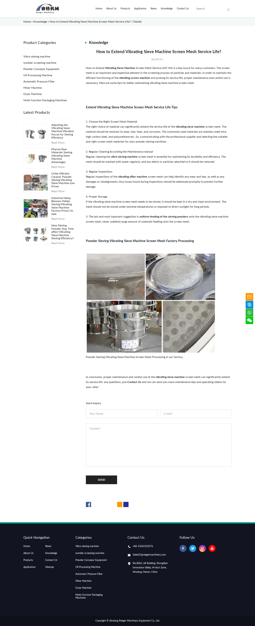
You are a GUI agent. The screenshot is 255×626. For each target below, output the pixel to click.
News (48, 546)
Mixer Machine (32, 87)
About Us (28, 553)
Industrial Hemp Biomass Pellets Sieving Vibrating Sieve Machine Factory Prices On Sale (62, 206)
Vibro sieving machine (36, 56)
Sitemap (49, 567)
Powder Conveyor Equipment (41, 69)
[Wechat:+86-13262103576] (249, 320)
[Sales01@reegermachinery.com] (249, 297)
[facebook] (183, 548)
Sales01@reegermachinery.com (149, 555)
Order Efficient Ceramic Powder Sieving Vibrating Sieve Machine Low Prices (63, 180)
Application (29, 567)
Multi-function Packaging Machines (45, 100)
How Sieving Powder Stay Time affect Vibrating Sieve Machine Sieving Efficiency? (62, 232)
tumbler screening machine (39, 62)
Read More (58, 142)
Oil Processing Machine (37, 75)
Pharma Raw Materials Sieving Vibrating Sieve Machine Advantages (61, 156)
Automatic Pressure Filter (39, 81)
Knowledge (40, 21)
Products (28, 560)
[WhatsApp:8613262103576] (249, 312)
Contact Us (51, 560)
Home (27, 21)
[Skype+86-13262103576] (249, 304)
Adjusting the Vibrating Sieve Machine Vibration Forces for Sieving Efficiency (62, 131)
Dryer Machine (32, 94)
